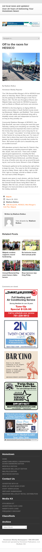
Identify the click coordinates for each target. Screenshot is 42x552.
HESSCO (21, 205)
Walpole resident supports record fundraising (8, 255)
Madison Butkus (12, 202)
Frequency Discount (11, 511)
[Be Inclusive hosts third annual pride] (31, 245)
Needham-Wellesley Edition (14, 469)
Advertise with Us (10, 483)
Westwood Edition (10, 474)
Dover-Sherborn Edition (13, 464)
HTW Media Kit (8, 503)
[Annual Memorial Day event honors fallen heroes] (11, 265)
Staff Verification (10, 489)
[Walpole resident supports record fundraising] (11, 245)
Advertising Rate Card (12, 506)
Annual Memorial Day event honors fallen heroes (10, 275)
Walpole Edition (9, 471)
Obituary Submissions (12, 491)
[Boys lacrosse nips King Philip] (31, 265)
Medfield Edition (9, 466)
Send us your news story (13, 486)
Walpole (9, 197)
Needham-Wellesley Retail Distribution (20, 494)
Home (4, 459)
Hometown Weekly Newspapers (16, 461)
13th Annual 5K (11, 205)
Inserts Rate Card (10, 509)
